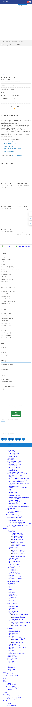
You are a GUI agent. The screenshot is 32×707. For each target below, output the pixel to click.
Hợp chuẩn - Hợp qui (14, 467)
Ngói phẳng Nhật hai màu (19, 616)
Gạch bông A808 (22, 206)
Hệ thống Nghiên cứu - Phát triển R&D (10, 269)
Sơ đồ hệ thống (4, 262)
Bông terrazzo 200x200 (18, 550)
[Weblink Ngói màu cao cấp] (23, 247)
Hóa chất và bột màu (6, 338)
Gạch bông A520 (22, 232)
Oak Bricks (12, 592)
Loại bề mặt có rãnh (17, 639)
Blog (4, 680)
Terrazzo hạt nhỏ (13, 569)
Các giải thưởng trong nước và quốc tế (19, 506)
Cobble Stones (13, 595)
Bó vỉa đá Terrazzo (14, 630)
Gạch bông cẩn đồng (14, 566)
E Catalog (5, 700)
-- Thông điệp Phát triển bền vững (15, 511)
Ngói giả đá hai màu (17, 619)
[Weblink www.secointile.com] (9, 247)
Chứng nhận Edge (5, 296)
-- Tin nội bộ (9, 689)
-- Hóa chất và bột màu (12, 659)
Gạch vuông (4, 45)
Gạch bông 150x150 (17, 538)
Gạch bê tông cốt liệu (6, 333)
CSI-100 (11, 519)
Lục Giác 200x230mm (17, 542)
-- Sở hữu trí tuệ (10, 494)
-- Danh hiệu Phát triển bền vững (14, 517)
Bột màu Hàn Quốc (14, 663)
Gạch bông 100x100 (17, 539)
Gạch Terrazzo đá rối (14, 636)
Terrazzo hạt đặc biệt (14, 573)
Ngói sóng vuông (13, 611)
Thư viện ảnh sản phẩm (7, 364)
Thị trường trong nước (6, 272)
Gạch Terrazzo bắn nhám (15, 578)
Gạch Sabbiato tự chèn (15, 634)
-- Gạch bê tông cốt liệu (12, 656)
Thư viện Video (4, 369)
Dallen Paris (12, 586)
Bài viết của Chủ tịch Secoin (8, 386)
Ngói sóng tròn (13, 609)
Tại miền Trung (4, 350)
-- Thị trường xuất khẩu (12, 492)
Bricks (10, 589)
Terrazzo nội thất (5, 315)
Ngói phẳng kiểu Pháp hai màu (20, 614)
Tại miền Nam (4, 352)
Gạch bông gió (4, 330)
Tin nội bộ (3, 389)
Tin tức (3, 375)
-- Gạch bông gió (10, 655)
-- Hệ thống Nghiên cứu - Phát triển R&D (16, 473)
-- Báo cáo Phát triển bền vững (14, 516)
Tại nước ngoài (4, 355)
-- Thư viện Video (10, 677)
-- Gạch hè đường (10, 649)
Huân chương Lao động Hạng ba (17, 500)
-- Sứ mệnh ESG (10, 513)
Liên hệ (5, 692)
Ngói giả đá (12, 608)
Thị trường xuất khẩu (6, 274)
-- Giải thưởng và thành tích (13, 498)
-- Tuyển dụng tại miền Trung (13, 697)
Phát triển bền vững (8, 287)
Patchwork (12, 563)
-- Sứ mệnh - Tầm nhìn (12, 456)
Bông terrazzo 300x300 (18, 552)
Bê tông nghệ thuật (6, 335)
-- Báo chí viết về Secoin (12, 685)
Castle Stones (4, 320)
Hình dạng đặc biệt (14, 547)
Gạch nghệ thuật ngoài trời (7, 325)
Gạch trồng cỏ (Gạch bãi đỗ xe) (17, 653)
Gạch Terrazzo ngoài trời (15, 650)
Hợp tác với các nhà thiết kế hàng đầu (19, 478)
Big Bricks (11, 591)
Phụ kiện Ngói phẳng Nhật (19, 625)
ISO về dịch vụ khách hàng (16, 472)
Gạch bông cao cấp (17, 41)
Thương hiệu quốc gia (14, 502)
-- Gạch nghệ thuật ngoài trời (13, 628)
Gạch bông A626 (6, 206)
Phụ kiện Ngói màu (14, 620)
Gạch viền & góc (13, 558)
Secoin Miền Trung (14, 453)
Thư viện (4, 361)
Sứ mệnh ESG (4, 293)
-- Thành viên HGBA (11, 527)
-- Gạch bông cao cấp (11, 530)
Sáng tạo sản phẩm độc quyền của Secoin (20, 477)
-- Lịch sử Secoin (10, 508)
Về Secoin (4, 253)
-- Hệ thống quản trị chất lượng (14, 461)
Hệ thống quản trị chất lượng (8, 267)
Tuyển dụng (6, 694)
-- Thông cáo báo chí (11, 686)
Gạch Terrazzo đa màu (15, 633)
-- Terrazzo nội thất (11, 567)
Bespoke (11, 575)
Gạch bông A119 (6, 229)
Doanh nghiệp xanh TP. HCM (16, 520)
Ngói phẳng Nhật (13, 606)
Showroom (6, 691)
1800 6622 (5, 2)
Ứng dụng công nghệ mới (15, 475)
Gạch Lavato (12, 644)
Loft (10, 588)
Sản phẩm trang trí (14, 564)
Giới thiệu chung (5, 257)
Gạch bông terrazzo (14, 548)
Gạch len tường (13, 559)
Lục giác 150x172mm (17, 544)
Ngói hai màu (12, 613)
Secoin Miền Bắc (13, 452)
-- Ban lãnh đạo (10, 459)
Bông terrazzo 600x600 (18, 555)
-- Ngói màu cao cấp (11, 603)
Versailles (11, 599)
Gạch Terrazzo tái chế (15, 577)
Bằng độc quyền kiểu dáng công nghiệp (19, 497)
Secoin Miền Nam (13, 455)
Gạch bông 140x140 (17, 536)
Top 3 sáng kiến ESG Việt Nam (17, 522)
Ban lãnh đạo (4, 264)
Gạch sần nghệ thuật (14, 631)
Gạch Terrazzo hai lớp (15, 580)
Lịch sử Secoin (4, 281)
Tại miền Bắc (4, 347)
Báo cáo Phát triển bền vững (8, 298)
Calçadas (11, 600)
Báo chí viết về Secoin (6, 381)
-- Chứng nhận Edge (11, 514)
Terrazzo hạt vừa (13, 570)
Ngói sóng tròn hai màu (18, 617)
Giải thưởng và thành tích (7, 279)
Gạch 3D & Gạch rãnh (14, 561)
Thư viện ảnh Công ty (6, 367)
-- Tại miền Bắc (10, 666)
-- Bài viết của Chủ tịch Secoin (14, 688)
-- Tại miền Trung (10, 667)
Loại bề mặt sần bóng (17, 642)
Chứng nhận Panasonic (15, 464)
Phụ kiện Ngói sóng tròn (18, 627)
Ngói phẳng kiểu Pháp (15, 605)
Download (5, 702)
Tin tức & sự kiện (5, 379)
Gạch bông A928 (22, 183)
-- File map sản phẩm (11, 705)
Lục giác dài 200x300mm (18, 545)
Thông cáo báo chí (5, 384)
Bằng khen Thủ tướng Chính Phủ (17, 503)
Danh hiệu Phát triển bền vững (8, 301)
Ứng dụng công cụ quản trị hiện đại (18, 480)
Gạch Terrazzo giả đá (14, 645)
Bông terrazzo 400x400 (18, 553)
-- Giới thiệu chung (11, 450)
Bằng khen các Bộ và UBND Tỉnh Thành (19, 505)
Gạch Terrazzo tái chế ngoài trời (17, 647)
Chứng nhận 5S (13, 470)
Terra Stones (12, 597)
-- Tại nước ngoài (10, 670)
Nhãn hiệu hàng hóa (14, 495)
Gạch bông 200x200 (15, 44)
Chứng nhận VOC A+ (14, 469)
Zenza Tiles (12, 602)
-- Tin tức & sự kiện (11, 683)
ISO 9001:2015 (13, 466)
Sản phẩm (7, 41)
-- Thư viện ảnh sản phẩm (12, 674)
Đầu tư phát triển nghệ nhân (16, 481)
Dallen (11, 584)
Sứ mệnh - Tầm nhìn (6, 259)
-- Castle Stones (10, 583)
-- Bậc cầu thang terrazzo (12, 581)
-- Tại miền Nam (10, 669)
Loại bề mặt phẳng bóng (18, 638)
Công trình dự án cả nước (15, 491)
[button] (3, 51)
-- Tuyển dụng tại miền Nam (13, 699)
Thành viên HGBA (5, 303)
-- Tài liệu (8, 703)
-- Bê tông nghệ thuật (11, 658)
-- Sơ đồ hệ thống (10, 458)
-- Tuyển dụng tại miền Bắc (13, 695)
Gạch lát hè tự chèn (14, 652)
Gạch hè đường (4, 328)
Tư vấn (5, 678)
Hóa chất (11, 661)
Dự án (3, 344)
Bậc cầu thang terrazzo (7, 318)
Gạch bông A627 (6, 183)
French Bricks (12, 594)
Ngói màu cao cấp (5, 323)
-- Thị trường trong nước (12, 486)
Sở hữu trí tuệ (4, 276)
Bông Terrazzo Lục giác (18, 556)
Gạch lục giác (12, 541)
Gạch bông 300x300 (17, 534)
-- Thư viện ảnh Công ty (12, 675)
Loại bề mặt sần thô (17, 641)
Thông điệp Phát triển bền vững (9, 291)
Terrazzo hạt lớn (13, 572)
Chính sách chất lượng (15, 462)
